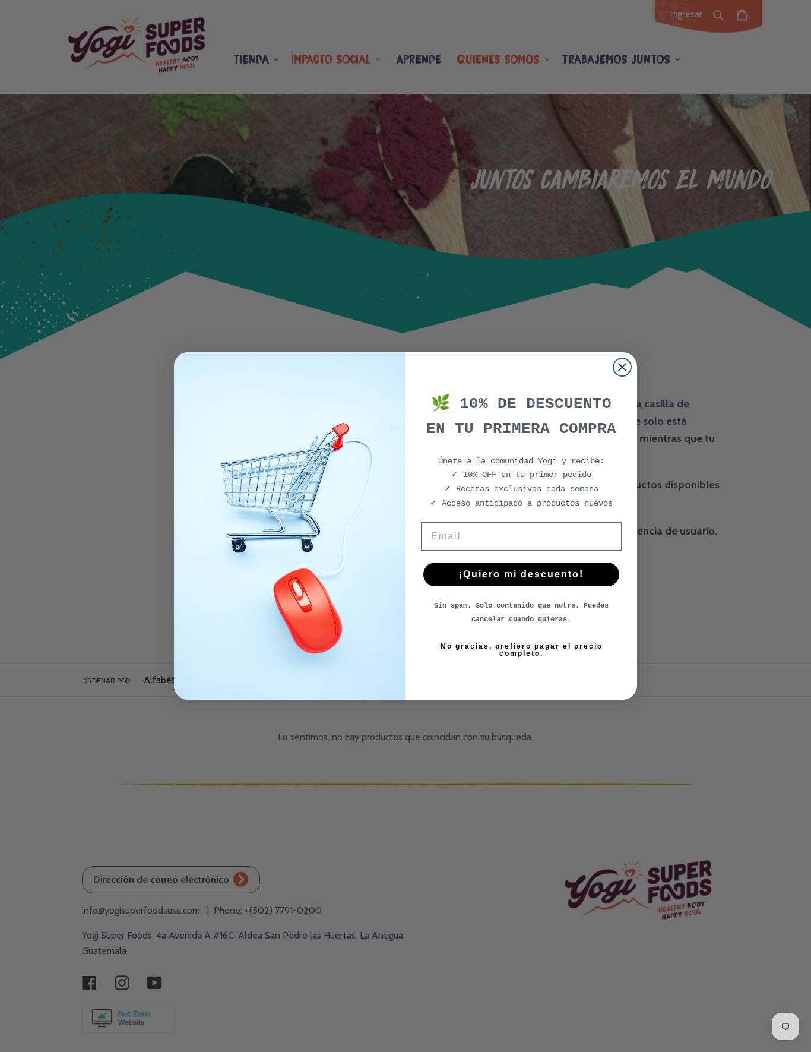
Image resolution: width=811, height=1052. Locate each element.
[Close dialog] (622, 367)
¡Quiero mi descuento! (521, 574)
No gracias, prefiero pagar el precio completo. (522, 650)
